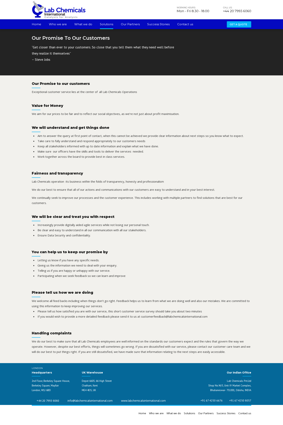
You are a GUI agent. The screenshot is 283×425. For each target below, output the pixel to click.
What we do (83, 24)
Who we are (58, 24)
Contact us (185, 24)
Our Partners (130, 24)
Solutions (106, 24)
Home (36, 24)
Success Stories (158, 24)
